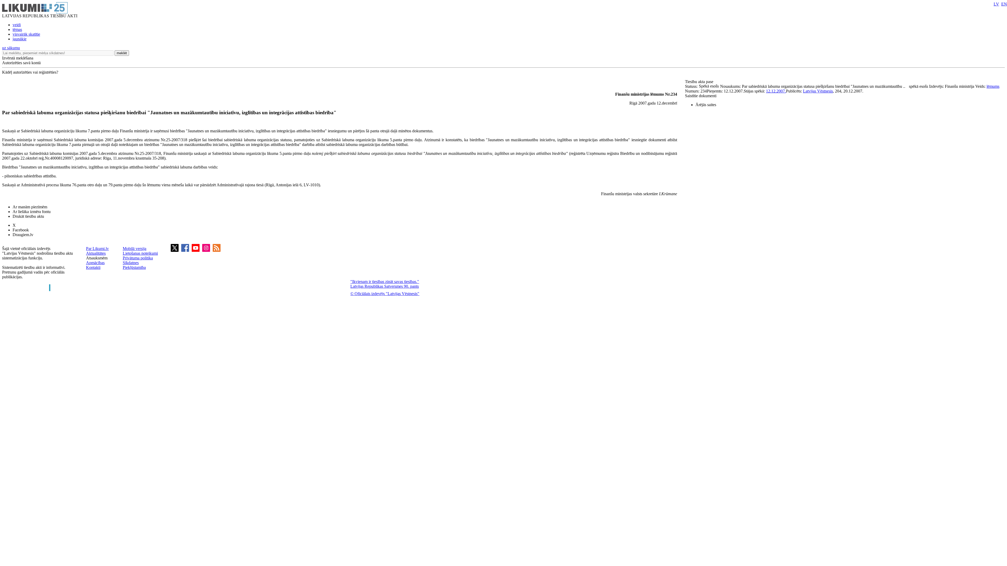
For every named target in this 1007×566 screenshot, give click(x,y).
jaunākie (19, 39)
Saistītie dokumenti (700, 96)
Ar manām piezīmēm (30, 207)
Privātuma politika (138, 258)
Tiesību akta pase (699, 81)
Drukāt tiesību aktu (28, 216)
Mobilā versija (134, 248)
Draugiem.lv (23, 234)
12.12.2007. (776, 91)
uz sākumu (11, 48)
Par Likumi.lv (97, 248)
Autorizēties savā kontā (21, 63)
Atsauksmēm (97, 258)
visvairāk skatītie (26, 34)
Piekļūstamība (134, 267)
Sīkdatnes (131, 262)
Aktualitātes (96, 253)
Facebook (21, 230)
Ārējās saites (705, 104)
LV (996, 4)
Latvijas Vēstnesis (818, 91)
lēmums (993, 86)
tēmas (17, 29)
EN (1004, 4)
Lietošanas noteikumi (140, 253)
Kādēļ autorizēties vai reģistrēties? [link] (30, 72)
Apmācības (95, 262)
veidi (17, 25)
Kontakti (93, 267)
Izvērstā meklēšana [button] (17, 58)
